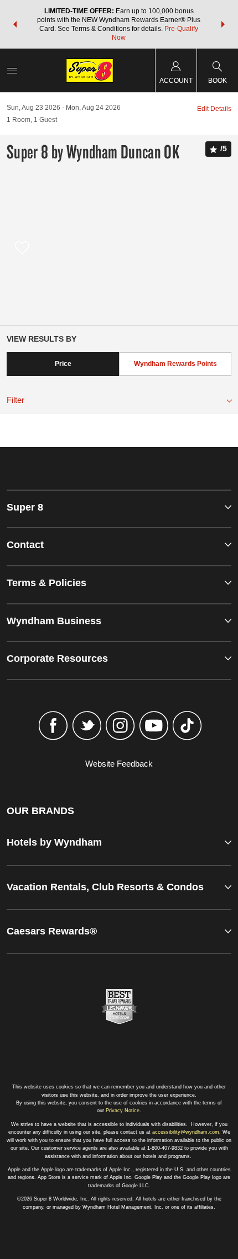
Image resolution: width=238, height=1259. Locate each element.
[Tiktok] (187, 727)
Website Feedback (119, 763)
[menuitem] (12, 70)
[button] (15, 24)
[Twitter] (86, 727)
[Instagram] (120, 727)
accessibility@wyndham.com (185, 1132)
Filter (15, 400)
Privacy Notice (122, 1110)
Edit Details (214, 109)
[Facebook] (53, 727)
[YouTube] (153, 727)
